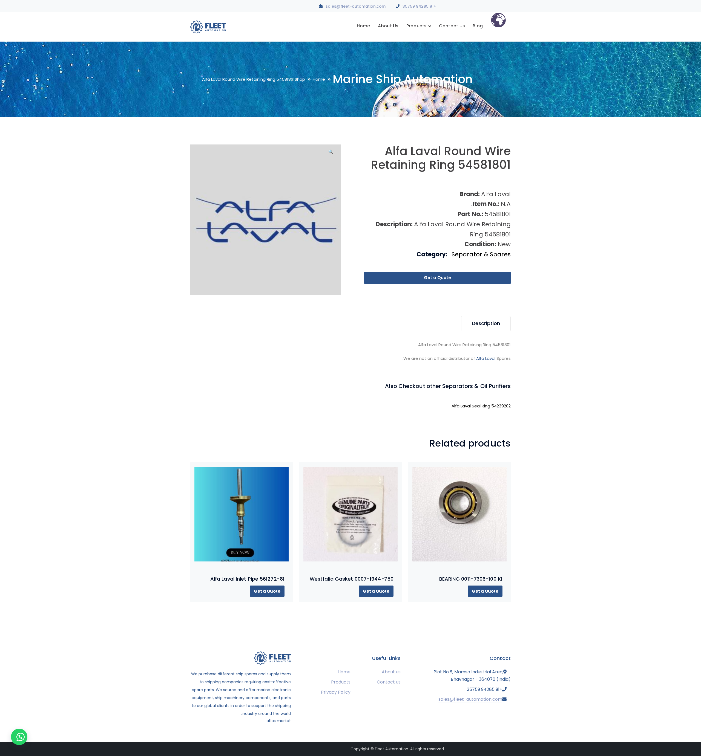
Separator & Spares (481, 254)
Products (340, 682)
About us (391, 672)
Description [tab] (486, 323)
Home (319, 79)
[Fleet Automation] (208, 27)
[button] (330, 153)
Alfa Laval (485, 358)
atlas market (278, 720)
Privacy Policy (335, 692)
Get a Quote (437, 277)
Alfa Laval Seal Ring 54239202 (481, 406)
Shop (300, 79)
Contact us (389, 682)
